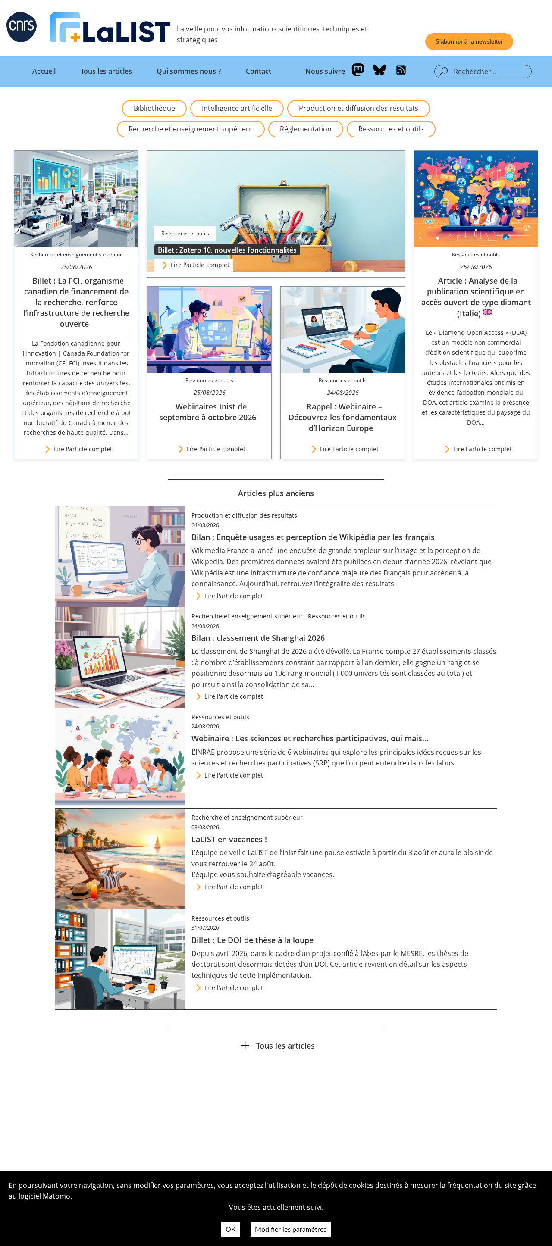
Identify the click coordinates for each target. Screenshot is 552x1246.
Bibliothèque (154, 108)
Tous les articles (106, 71)
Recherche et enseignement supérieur (191, 129)
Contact (258, 71)
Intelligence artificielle (237, 108)
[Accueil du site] (110, 29)
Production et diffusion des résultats (358, 108)
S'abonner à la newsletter (469, 41)
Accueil (44, 71)
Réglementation (306, 129)
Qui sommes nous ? (189, 71)
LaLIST (258, 852)
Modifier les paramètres (290, 1229)
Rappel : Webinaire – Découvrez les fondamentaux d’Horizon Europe (343, 417)
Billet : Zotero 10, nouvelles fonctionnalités (227, 250)
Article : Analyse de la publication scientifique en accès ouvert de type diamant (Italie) (476, 297)
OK (231, 1229)
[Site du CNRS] (21, 29)
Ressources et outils (391, 129)
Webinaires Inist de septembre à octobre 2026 (207, 411)
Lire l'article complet (200, 265)
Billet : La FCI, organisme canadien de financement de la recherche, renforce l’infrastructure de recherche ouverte (76, 302)
